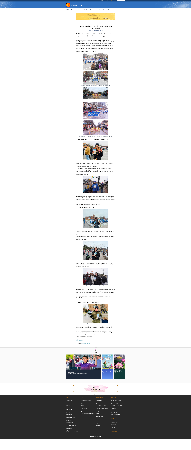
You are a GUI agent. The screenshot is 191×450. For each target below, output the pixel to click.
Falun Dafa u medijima (99, 411)
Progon (82, 397)
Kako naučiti (68, 402)
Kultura (97, 422)
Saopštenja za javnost (99, 416)
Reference (113, 411)
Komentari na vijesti (99, 418)
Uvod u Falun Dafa (69, 398)
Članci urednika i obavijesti (115, 414)
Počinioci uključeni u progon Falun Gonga (87, 413)
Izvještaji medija (98, 414)
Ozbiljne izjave (113, 408)
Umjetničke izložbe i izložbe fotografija (102, 408)
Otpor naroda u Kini (114, 403)
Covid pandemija (98, 419)
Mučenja (82, 405)
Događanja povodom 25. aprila (101, 405)
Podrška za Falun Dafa (69, 415)
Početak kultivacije (69, 409)
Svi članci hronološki (114, 425)
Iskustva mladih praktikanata (70, 417)
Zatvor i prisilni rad (84, 406)
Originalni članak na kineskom (81, 339)
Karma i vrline (113, 397)
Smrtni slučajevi (83, 402)
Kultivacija (68, 407)
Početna (88, 22)
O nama (112, 421)
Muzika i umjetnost (99, 425)
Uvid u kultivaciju (69, 428)
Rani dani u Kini (68, 405)
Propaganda (83, 414)
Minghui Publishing (101, 0)
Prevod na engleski (79, 340)
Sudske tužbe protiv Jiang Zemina (116, 405)
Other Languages (113, 0)
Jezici (112, 428)
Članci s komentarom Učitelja (70, 426)
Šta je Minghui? (113, 424)
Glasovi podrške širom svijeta (100, 402)
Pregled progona (83, 398)
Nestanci (82, 410)
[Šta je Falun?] (68, 5)
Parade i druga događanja (101, 22)
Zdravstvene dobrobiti (69, 400)
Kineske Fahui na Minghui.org (71, 425)
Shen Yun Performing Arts (100, 410)
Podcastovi (113, 418)
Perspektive (68, 430)
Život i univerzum (99, 426)
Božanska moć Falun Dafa (70, 419)
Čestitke (97, 413)
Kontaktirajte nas (114, 422)
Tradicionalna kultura (99, 423)
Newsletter (113, 427)
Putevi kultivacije (68, 412)
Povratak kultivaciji (69, 420)
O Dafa (67, 397)
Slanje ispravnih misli (69, 422)
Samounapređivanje (69, 411)
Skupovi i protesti (99, 400)
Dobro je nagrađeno (114, 398)
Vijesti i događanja (93, 22)
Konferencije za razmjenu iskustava (71, 423)
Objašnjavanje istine (69, 414)
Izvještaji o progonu (84, 408)
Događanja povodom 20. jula (100, 406)
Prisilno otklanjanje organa (85, 403)
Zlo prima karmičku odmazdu (116, 400)
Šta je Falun (68, 403)
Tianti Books (107, 0)
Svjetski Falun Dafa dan (100, 403)
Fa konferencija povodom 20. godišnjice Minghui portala (72, 432)
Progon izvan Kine (84, 411)
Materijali (112, 415)
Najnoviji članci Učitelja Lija (115, 412)
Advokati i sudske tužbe (115, 406)
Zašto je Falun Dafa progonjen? (86, 400)
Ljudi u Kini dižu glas (114, 402)
